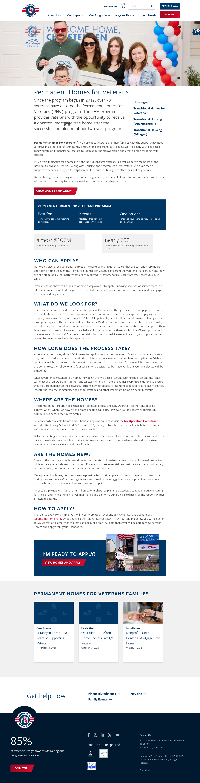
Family (98, 699)
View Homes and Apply (54, 191)
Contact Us (145, 735)
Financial (102, 693)
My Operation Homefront (141, 421)
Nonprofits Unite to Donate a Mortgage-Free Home (143, 638)
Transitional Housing (147, 121)
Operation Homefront (47, 519)
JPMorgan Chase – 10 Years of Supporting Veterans (52, 638)
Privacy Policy (145, 769)
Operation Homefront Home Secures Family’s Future (97, 638)
